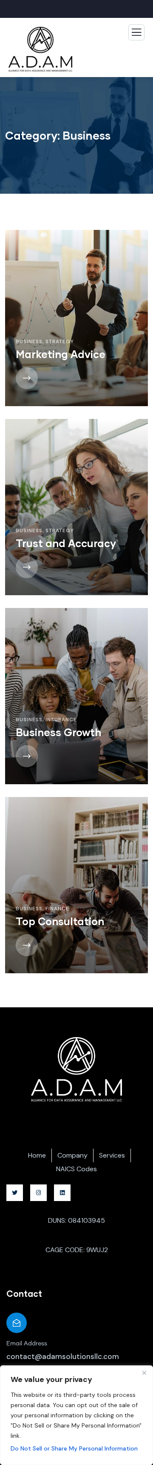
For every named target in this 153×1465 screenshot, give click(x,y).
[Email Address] (16, 1323)
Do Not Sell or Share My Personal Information (74, 1448)
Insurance (61, 719)
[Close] (144, 1373)
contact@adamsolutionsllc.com (62, 1356)
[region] (76, 1415)
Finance (57, 908)
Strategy (59, 341)
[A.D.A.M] (76, 1069)
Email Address (26, 1344)
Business (29, 341)
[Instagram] (38, 1192)
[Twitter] (14, 1192)
